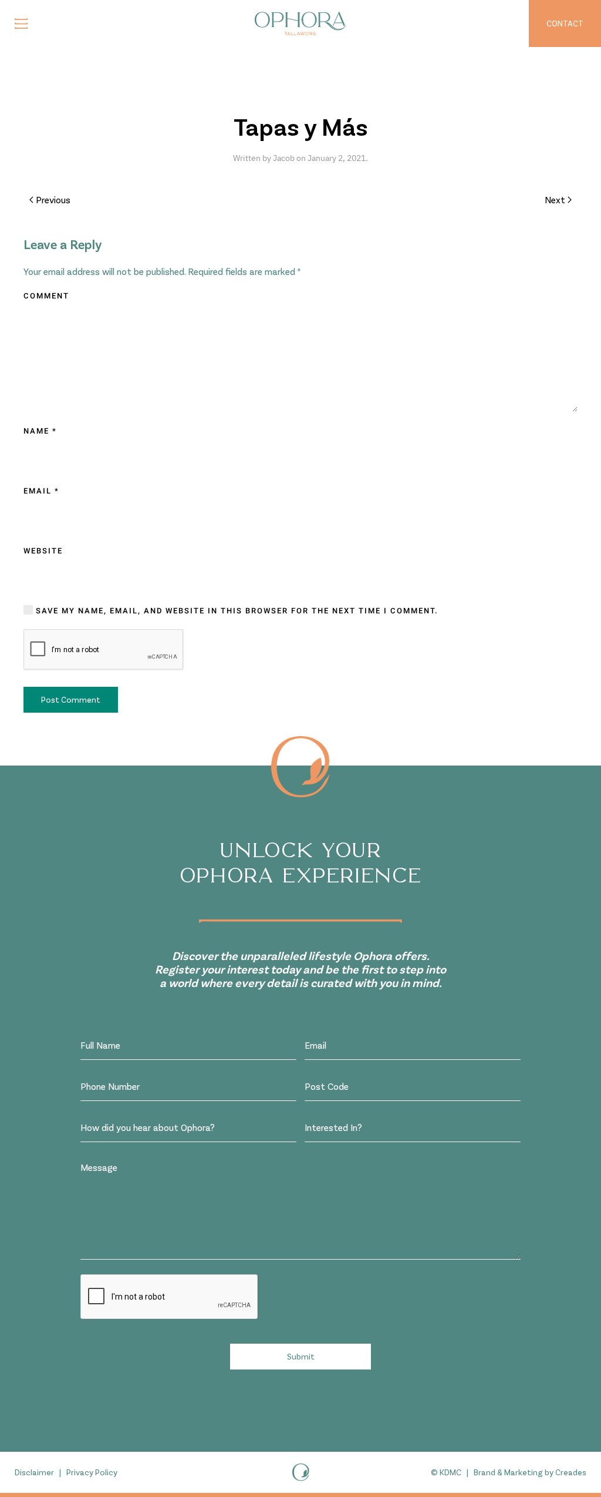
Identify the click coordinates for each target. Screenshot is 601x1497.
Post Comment (70, 699)
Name (40, 431)
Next (555, 199)
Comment (46, 295)
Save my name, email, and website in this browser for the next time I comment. (235, 610)
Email (41, 490)
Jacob (284, 158)
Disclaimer (34, 1472)
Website (43, 550)
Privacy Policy (91, 1472)
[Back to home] (300, 23)
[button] (21, 23)
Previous (53, 199)
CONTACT (564, 23)
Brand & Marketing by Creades (530, 1472)
